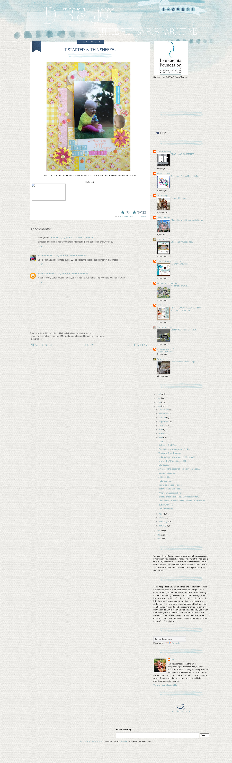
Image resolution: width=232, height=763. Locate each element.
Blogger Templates (91, 741)
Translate (176, 643)
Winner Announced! (180, 264)
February (163, 521)
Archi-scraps (162, 195)
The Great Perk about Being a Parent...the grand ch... (182, 501)
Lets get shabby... (166, 473)
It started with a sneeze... (170, 489)
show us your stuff (165, 349)
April (161, 514)
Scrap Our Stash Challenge (169, 261)
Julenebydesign (164, 151)
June (161, 433)
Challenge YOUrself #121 (182, 242)
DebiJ (173, 659)
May (161, 437)
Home (90, 345)
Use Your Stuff (163, 239)
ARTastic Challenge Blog (168, 283)
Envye (124, 741)
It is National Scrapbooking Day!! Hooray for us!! (179, 497)
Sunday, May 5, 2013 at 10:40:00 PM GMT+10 (72, 237)
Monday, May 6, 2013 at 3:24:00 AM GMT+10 (65, 255)
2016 (159, 394)
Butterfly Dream (165, 505)
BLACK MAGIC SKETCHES (182, 154)
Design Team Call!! (165, 352)
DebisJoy (161, 359)
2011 (158, 535)
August (162, 425)
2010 (159, 539)
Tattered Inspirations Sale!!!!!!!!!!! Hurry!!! (176, 457)
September (164, 421)
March (162, 518)
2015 (158, 398)
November (164, 413)
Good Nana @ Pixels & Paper (183, 361)
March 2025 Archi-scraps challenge (187, 220)
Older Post (138, 345)
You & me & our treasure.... (170, 453)
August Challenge (179, 198)
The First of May (165, 509)
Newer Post (42, 345)
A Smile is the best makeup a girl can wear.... (179, 469)
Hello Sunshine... (166, 481)
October (162, 417)
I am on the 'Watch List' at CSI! (172, 461)
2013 (158, 406)
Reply (40, 246)
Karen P (41, 273)
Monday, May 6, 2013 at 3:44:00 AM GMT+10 (67, 273)
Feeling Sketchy (164, 327)
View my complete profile (165, 685)
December (164, 410)
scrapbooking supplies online (133, 216)
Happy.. (161, 441)
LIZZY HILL (162, 305)
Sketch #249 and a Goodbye (183, 330)
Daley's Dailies (163, 217)
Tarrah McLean (164, 173)
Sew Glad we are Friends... (170, 485)
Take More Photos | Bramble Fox (185, 176)
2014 (158, 402)
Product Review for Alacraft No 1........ (175, 449)
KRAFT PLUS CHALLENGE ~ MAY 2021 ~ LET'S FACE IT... (186, 309)
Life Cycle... (163, 465)
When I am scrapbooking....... (171, 493)
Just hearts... (164, 477)
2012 (159, 531)
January (163, 526)
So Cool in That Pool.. (167, 445)
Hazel (40, 255)
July (161, 429)
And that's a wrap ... (180, 286)
